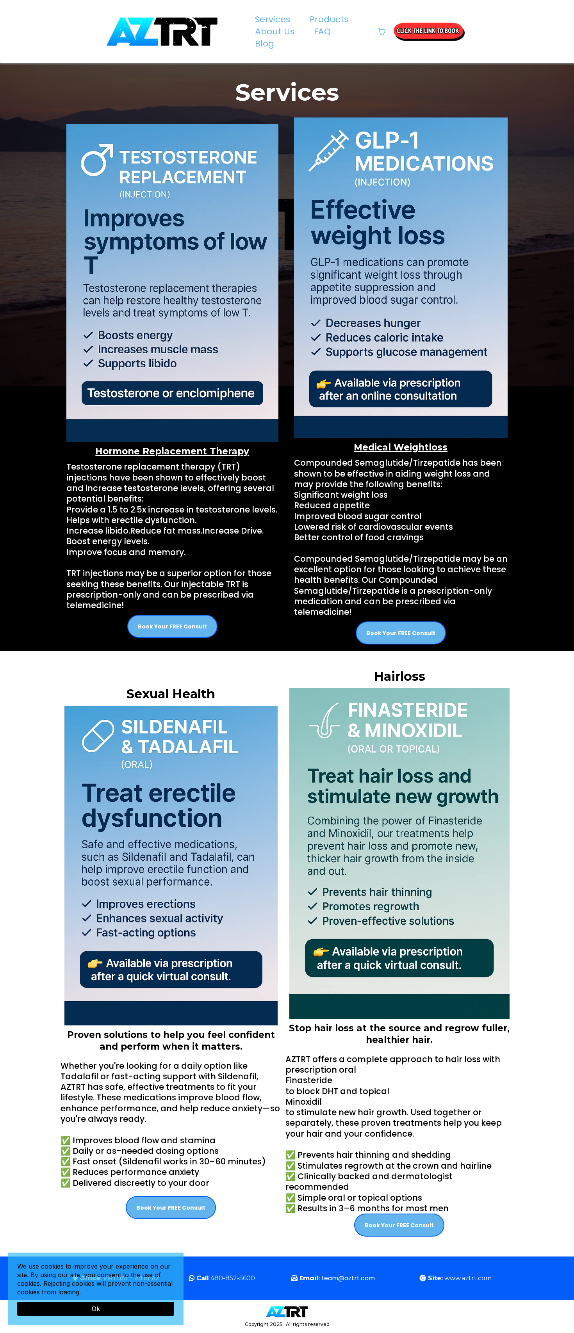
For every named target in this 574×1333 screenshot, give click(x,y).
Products (329, 19)
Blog (264, 44)
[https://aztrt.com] (162, 31)
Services (272, 19)
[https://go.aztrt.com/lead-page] (429, 32)
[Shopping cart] (382, 32)
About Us (274, 31)
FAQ (322, 31)
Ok (96, 1309)
